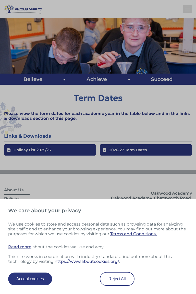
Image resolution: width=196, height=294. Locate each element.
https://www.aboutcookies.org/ (87, 261)
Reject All (117, 279)
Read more (19, 246)
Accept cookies (30, 279)
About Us (13, 189)
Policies (12, 198)
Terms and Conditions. (133, 233)
